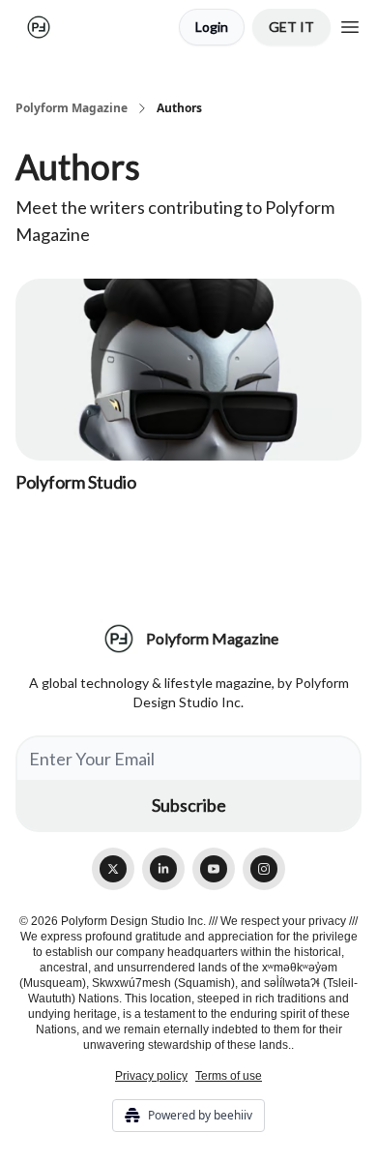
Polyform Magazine (71, 108)
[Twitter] (113, 869)
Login (211, 26)
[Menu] (350, 24)
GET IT (291, 26)
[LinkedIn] (163, 869)
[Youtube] (213, 869)
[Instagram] (264, 869)
